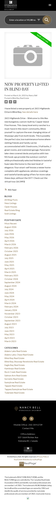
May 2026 (9, 237)
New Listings (10, 203)
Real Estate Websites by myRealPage (28, 459)
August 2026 (10, 227)
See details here (30, 112)
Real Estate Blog (12, 210)
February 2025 (11, 275)
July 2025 (8, 258)
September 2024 (12, 282)
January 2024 (10, 310)
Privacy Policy (42, 457)
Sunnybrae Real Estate (14, 382)
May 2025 (9, 265)
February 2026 (11, 247)
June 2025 (9, 261)
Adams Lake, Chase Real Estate (18, 354)
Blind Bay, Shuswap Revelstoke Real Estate (24, 361)
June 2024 (9, 292)
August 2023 (10, 324)
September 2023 (12, 320)
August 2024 (10, 286)
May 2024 (9, 296)
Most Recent (10, 223)
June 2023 (9, 331)
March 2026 (10, 244)
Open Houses (10, 206)
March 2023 (10, 341)
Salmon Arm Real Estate (15, 375)
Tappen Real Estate (13, 385)
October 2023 (11, 317)
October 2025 (11, 251)
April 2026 (9, 240)
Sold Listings (10, 213)
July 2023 (8, 327)
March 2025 (10, 272)
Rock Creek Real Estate (15, 372)
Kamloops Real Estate (14, 368)
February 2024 (11, 306)
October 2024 (11, 279)
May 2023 (9, 334)
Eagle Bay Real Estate (14, 365)
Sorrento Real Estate (14, 379)
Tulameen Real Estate (14, 392)
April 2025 (9, 268)
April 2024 (9, 299)
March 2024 (10, 303)
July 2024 (8, 289)
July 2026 (8, 230)
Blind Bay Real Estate (20, 98)
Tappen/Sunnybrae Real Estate (18, 389)
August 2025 (10, 254)
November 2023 (12, 313)
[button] (24, 418)
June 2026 (9, 234)
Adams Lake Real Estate (15, 351)
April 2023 (9, 338)
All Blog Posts (11, 199)
